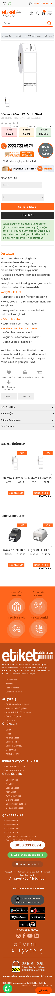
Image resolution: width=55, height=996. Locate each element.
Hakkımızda (11, 679)
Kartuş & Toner (13, 753)
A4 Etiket (10, 783)
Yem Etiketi (11, 791)
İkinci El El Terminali (15, 770)
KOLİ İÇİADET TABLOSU (46, 150)
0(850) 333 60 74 (42, 3)
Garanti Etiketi (12, 799)
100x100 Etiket (12, 824)
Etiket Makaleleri (14, 691)
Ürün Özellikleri (8, 407)
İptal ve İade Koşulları (16, 708)
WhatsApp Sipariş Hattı (28, 854)
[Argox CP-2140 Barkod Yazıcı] (40, 535)
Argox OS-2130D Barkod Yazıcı (14, 550)
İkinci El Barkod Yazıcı (16, 766)
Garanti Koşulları (14, 716)
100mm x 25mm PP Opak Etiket (40, 478)
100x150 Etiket (12, 820)
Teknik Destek (12, 687)
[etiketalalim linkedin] (36, 936)
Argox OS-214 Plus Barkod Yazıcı (21, 836)
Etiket (8, 729)
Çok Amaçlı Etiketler (15, 807)
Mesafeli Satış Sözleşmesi (18, 712)
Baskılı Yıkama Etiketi (16, 803)
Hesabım (10, 720)
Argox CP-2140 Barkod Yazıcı (40, 550)
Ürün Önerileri (7, 426)
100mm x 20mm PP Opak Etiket (14, 478)
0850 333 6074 (27, 845)
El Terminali (11, 749)
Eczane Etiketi (12, 787)
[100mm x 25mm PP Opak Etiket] (40, 463)
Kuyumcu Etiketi (13, 795)
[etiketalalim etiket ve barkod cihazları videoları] (30, 936)
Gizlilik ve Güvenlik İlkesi (17, 704)
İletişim (9, 683)
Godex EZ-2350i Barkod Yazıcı (20, 840)
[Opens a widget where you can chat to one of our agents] (43, 990)
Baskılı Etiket (12, 779)
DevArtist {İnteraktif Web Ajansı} (37, 985)
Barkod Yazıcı (12, 741)
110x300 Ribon (12, 828)
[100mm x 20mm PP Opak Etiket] (14, 463)
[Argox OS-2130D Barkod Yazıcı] (14, 535)
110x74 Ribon (12, 832)
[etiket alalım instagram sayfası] (18, 936)
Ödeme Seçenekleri (11, 420)
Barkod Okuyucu (14, 745)
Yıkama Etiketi (12, 737)
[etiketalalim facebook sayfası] (23, 936)
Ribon (8, 733)
